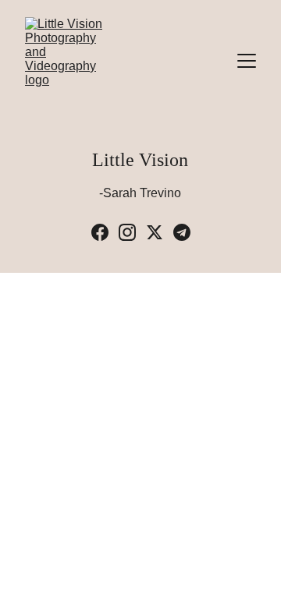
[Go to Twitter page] (154, 232)
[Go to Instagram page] (127, 232)
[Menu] (246, 61)
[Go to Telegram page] (181, 232)
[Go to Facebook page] (99, 232)
